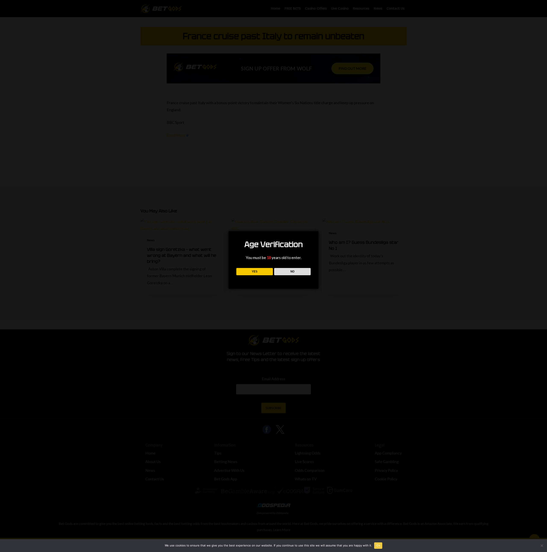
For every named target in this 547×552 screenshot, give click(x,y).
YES (254, 271)
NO (292, 271)
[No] (542, 545)
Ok (378, 545)
